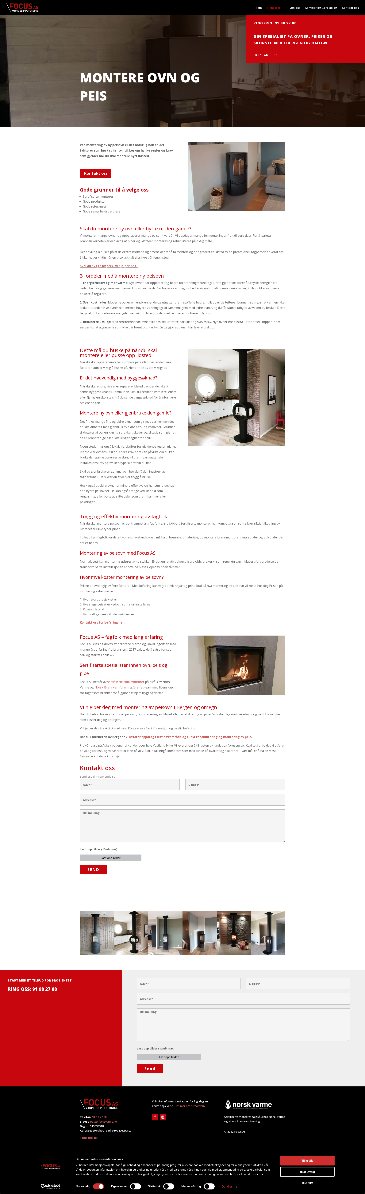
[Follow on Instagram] (163, 1117)
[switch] (135, 1186)
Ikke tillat (307, 1182)
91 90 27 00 (99, 1117)
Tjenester (274, 8)
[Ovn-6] (268, 954)
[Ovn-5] (234, 954)
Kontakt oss (350, 8)
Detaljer (227, 1186)
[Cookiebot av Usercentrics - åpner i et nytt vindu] (50, 1186)
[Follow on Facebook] (155, 1117)
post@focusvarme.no (103, 1121)
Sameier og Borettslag (321, 8)
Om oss (295, 8)
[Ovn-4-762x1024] (199, 954)
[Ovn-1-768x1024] (97, 954)
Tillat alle (307, 1160)
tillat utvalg (307, 1171)
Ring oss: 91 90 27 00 (275, 23)
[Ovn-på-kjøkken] (131, 954)
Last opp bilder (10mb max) (98, 849)
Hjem (258, 8)
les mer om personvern (190, 1106)
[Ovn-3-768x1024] (165, 954)
